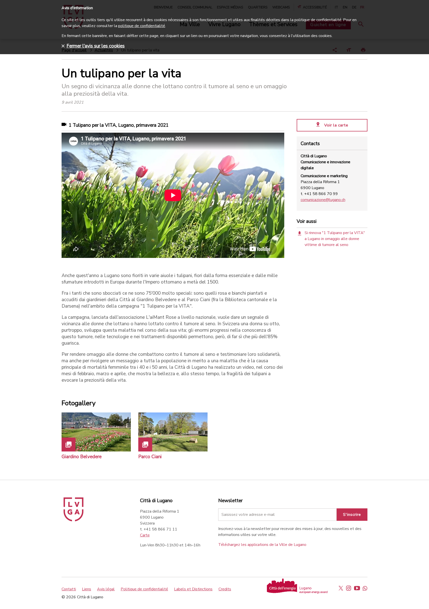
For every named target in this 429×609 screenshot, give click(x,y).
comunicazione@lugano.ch (323, 200)
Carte (145, 535)
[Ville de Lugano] (73, 520)
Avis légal (106, 589)
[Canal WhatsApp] (364, 588)
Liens (86, 589)
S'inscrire (352, 514)
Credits (224, 589)
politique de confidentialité (141, 26)
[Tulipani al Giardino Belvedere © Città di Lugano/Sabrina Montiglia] (96, 431)
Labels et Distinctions (193, 589)
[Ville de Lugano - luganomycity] (341, 588)
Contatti (69, 589)
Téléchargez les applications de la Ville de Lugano (262, 544)
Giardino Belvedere (82, 456)
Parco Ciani (150, 456)
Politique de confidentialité (144, 589)
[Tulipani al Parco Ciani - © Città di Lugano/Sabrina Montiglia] (173, 431)
